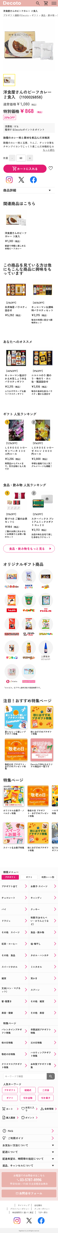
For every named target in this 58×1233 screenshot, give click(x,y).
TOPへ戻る (43, 1212)
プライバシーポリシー (19, 1208)
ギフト (9, 1097)
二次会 (45, 1090)
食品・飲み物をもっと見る (27, 548)
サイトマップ (23, 1205)
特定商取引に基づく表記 (23, 1212)
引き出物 (27, 1097)
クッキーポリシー (42, 1208)
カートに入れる (25, 169)
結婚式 (27, 1090)
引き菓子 (45, 1097)
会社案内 (38, 1205)
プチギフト (9, 1090)
